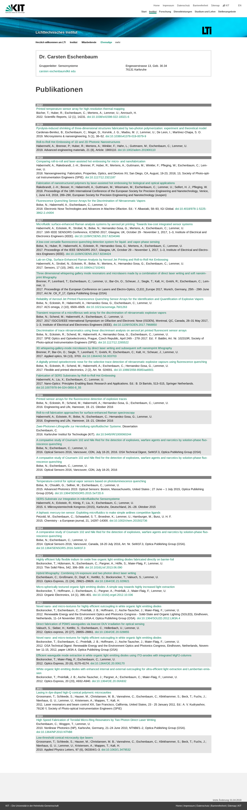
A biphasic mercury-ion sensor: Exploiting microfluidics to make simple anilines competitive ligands (98, 512)
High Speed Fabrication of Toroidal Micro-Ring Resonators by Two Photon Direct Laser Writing (96, 719)
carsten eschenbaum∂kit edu (57, 71)
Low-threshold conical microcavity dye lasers (64, 737)
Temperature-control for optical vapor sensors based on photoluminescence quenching (91, 481)
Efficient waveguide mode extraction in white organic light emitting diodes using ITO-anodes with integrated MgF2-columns (113, 655)
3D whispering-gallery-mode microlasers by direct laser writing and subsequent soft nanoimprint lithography (104, 348)
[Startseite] (240, 11)
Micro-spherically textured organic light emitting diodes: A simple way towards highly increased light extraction (105, 586)
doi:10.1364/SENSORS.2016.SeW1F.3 (60, 548)
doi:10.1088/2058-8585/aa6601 (134, 369)
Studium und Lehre (205, 11)
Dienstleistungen (183, 11)
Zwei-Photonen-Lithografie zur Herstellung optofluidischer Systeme (78, 426)
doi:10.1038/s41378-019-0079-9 (125, 136)
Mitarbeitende (89, 42)
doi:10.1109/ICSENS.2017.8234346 (97, 236)
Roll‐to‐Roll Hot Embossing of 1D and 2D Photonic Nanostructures (78, 141)
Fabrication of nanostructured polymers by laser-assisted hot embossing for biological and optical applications (105, 183)
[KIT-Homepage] (15, 8)
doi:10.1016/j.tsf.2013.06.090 (103, 567)
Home (157, 5)
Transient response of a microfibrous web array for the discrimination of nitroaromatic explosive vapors (101, 312)
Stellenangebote (227, 11)
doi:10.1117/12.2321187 (100, 177)
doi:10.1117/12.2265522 (113, 342)
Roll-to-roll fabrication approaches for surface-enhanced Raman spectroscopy (85, 412)
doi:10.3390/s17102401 (90, 267)
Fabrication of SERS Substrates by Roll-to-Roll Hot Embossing (75, 375)
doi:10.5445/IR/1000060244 (113, 434)
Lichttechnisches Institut (56, 32)
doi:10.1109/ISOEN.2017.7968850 (135, 324)
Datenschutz (183, 5)
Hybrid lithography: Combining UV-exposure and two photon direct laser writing (86, 573)
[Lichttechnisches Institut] (206, 31)
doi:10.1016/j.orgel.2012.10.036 (113, 594)
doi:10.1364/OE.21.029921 (112, 581)
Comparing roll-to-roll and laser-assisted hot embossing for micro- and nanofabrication (90, 161)
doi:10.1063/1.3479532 (116, 749)
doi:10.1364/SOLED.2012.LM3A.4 (158, 618)
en (239, 5)
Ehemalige (106, 42)
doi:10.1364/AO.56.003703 (99, 356)
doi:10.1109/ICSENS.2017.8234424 (88, 253)
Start (144, 11)
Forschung (165, 11)
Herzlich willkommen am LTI (51, 42)
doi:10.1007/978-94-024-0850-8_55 (58, 387)
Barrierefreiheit (200, 5)
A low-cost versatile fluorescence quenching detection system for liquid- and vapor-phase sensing (98, 241)
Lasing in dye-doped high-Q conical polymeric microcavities (73, 692)
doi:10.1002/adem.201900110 (137, 149)
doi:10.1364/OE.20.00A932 (109, 681)
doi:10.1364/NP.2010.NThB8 (54, 731)
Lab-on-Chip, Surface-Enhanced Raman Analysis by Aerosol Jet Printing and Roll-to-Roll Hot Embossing (102, 259)
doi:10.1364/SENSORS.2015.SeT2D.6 (79, 493)
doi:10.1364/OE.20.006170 (107, 663)
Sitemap (215, 5)
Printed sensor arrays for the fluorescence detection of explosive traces (81, 399)
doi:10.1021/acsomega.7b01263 (106, 307)
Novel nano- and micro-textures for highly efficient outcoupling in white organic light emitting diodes (98, 606)
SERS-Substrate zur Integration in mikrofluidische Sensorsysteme (78, 498)
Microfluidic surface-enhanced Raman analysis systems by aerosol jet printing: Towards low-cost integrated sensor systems (114, 224)
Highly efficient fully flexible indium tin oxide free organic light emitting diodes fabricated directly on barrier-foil (105, 559)
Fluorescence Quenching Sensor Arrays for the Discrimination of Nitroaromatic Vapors (90, 200)
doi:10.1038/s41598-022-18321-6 (108, 116)
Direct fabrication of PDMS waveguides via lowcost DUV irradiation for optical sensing (90, 624)
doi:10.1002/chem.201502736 (128, 520)
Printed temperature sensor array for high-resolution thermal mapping (80, 108)
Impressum (168, 5)
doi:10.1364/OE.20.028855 (112, 632)
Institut (153, 11)
